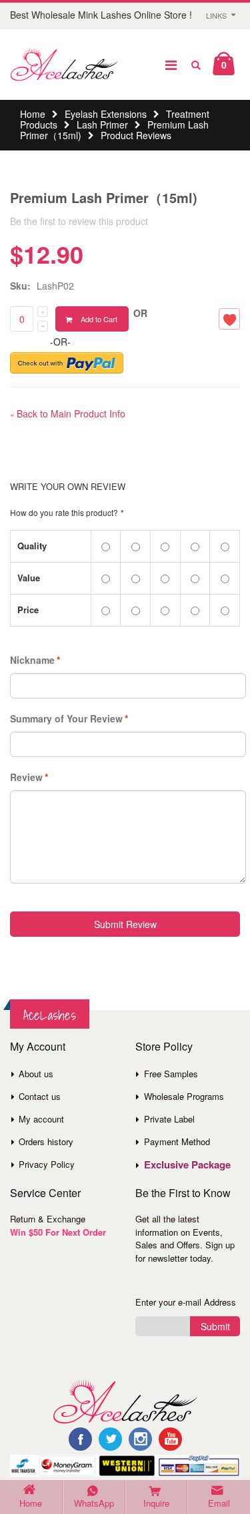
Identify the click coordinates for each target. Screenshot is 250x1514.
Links (216, 15)
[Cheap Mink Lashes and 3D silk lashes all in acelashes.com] (64, 64)
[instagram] (140, 1439)
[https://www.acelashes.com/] (125, 1400)
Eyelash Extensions (106, 114)
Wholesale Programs (184, 1096)
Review (26, 777)
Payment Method (177, 1141)
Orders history (46, 1141)
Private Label (169, 1119)
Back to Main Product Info (67, 413)
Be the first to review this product (79, 221)
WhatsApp (94, 1503)
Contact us (40, 1096)
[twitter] (110, 1439)
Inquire (156, 1503)
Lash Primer (102, 124)
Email (219, 1503)
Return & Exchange (47, 1218)
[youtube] (170, 1439)
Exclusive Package (187, 1164)
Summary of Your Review (66, 718)
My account (41, 1119)
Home (32, 114)
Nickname (32, 659)
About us (36, 1073)
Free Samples (171, 1073)
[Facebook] (80, 1439)
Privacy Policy (47, 1164)
